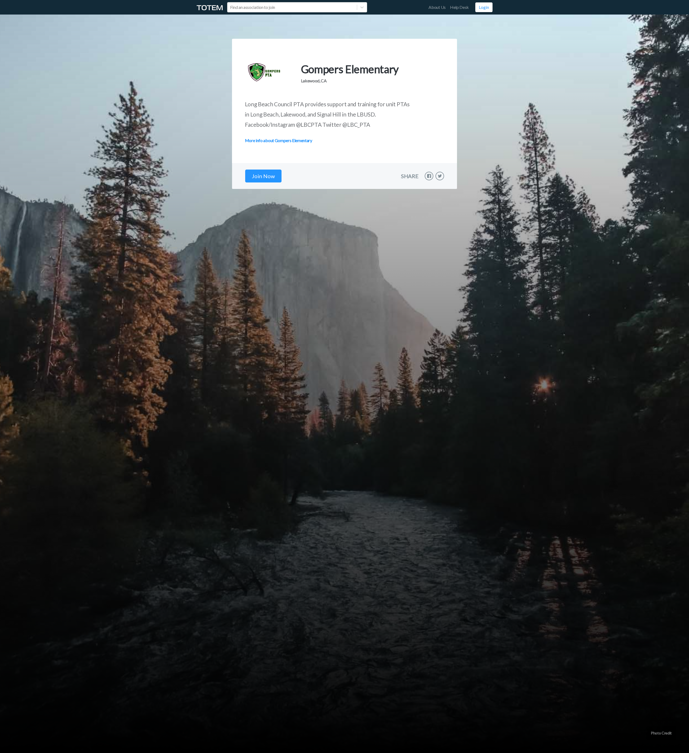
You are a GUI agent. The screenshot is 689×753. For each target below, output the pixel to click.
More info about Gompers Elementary (278, 140)
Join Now (263, 176)
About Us (436, 7)
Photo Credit (661, 733)
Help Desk (459, 7)
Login (484, 7)
